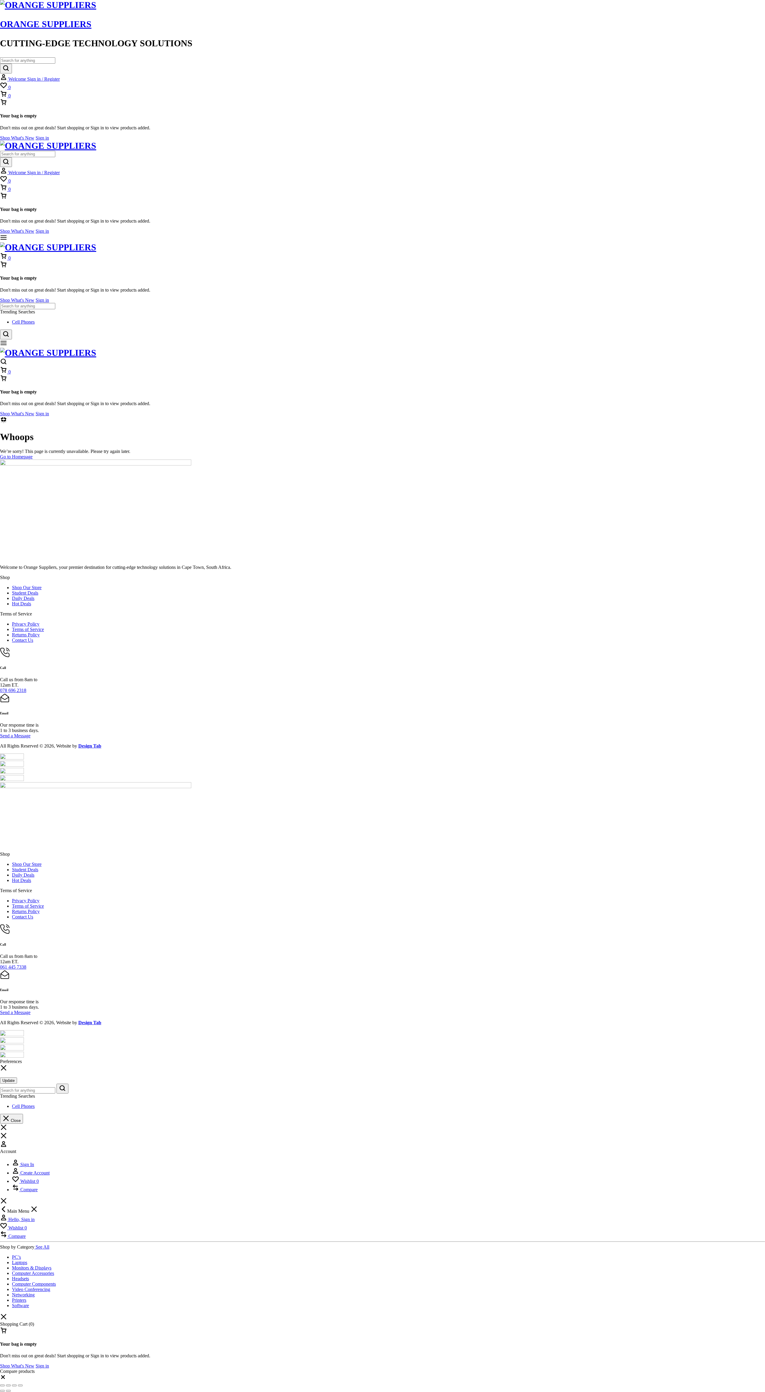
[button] (3, 1378)
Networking (23, 1294)
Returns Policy (26, 634)
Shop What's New (17, 137)
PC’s (16, 1257)
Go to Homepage (16, 456)
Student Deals (25, 592)
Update (8, 1080)
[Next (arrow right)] (8, 1391)
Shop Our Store (27, 587)
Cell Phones (23, 321)
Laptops (19, 1262)
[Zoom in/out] (2, 1385)
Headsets (20, 1278)
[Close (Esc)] (20, 1385)
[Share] (14, 1385)
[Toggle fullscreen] (8, 1385)
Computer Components (34, 1284)
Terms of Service (28, 629)
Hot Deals (21, 603)
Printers (19, 1300)
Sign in (42, 137)
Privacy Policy (25, 624)
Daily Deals (23, 598)
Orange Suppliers (45, 24)
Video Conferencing (31, 1289)
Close (15, 1120)
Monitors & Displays (31, 1267)
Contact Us (22, 640)
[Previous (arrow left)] (2, 1391)
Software (20, 1305)
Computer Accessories (33, 1273)
